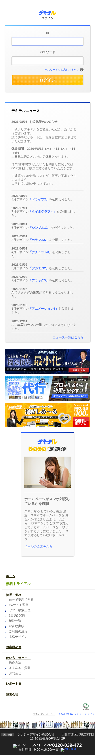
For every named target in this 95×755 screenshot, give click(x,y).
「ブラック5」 (39, 280)
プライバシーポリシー (44, 714)
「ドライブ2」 (39, 199)
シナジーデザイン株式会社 (35, 734)
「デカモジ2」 (39, 268)
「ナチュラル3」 (40, 252)
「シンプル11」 (40, 227)
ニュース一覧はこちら (68, 337)
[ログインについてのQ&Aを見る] (82, 70)
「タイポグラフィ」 (43, 211)
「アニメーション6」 (43, 308)
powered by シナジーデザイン (77, 714)
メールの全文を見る (38, 546)
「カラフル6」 (39, 240)
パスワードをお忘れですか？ (62, 69)
